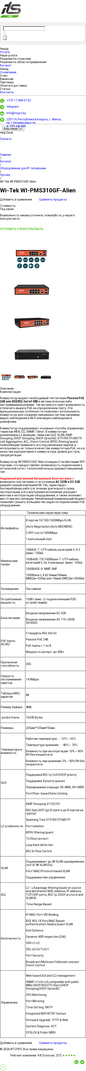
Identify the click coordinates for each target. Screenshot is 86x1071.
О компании (8, 72)
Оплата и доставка (13, 85)
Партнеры (7, 82)
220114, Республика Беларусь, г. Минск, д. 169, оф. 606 (34, 123)
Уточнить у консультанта (21, 229)
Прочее (5, 175)
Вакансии (6, 79)
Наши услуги (8, 55)
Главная (5, 154)
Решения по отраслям (15, 58)
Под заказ (7, 209)
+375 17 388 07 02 (18, 100)
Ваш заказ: (11, 128)
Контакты (7, 92)
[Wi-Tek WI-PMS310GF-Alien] (31, 258)
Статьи (5, 89)
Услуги (5, 52)
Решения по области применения (23, 62)
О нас (4, 75)
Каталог (5, 65)
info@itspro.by (16, 113)
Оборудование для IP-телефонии (23, 168)
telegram (12, 106)
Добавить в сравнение (16, 199)
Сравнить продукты (53, 199)
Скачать (6, 139)
